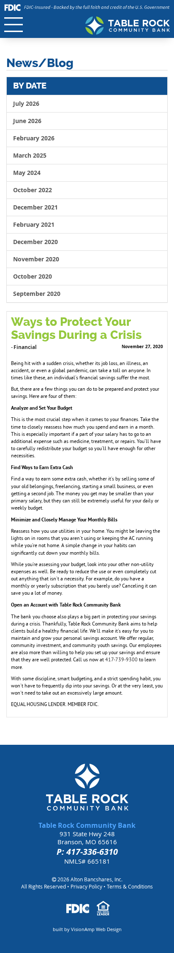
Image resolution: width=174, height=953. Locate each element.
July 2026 (26, 103)
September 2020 (36, 294)
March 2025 (29, 155)
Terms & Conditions (130, 886)
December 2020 (35, 242)
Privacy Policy (86, 886)
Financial (25, 347)
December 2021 (35, 207)
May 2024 (27, 173)
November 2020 (36, 259)
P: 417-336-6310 (87, 851)
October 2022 (32, 190)
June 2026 (27, 121)
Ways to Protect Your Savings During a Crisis (76, 328)
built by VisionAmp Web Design (87, 929)
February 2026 (33, 138)
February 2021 (33, 224)
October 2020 (32, 276)
